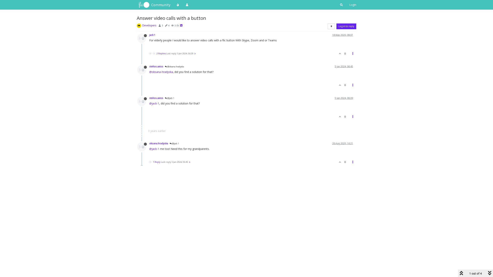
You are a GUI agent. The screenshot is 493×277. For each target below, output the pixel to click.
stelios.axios (156, 66)
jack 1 (152, 34)
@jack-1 (154, 103)
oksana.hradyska (158, 143)
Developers (149, 25)
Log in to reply (346, 26)
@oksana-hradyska (161, 72)
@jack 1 (170, 98)
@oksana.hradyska (175, 66)
